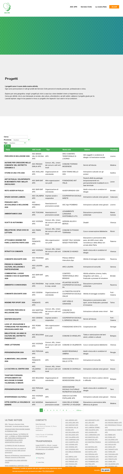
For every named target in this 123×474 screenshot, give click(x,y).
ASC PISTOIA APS (91, 466)
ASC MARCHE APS (91, 440)
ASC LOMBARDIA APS (92, 435)
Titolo (8, 149)
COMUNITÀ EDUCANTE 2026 (16, 259)
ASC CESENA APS (71, 447)
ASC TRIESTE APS (111, 459)
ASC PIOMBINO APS (36, 204)
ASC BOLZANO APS (72, 435)
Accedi (114, 7)
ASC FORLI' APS (70, 466)
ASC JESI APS (89, 423)
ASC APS (73, 7)
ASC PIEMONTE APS (36, 241)
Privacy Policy (40, 458)
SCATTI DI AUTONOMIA (14, 222)
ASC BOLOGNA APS (72, 432)
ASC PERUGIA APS (91, 454)
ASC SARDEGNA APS (112, 442)
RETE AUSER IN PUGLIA (14, 190)
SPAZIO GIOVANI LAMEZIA (15, 197)
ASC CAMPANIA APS (72, 440)
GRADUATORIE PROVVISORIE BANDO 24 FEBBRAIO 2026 (17, 430)
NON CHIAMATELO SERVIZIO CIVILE (17, 466)
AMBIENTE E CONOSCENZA (16, 285)
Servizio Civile (86, 7)
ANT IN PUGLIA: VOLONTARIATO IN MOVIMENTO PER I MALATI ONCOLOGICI (17, 181)
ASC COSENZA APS (71, 449)
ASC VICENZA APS (111, 466)
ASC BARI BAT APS (71, 425)
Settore (87, 149)
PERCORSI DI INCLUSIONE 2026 (17, 156)
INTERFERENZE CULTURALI (16, 397)
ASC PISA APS (90, 464)
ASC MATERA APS (91, 447)
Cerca (6, 137)
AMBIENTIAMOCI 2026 (13, 213)
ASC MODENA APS (91, 449)
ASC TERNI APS (110, 452)
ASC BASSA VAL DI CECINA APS (38, 156)
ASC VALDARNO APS (36, 368)
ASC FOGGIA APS (71, 464)
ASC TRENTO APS (111, 457)
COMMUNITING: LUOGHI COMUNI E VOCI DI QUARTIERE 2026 (17, 276)
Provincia (7, 140)
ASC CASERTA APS (71, 442)
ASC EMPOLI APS (71, 457)
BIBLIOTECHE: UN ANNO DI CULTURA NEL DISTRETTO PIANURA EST (15, 335)
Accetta (97, 470)
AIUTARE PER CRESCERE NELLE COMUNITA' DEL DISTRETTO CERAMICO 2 (18, 165)
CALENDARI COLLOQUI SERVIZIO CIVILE (16, 461)
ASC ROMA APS (110, 437)
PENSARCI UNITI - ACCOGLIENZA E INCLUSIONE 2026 (16, 204)
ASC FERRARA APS (71, 459)
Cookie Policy (40, 462)
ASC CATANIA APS (71, 444)
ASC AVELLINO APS (72, 423)
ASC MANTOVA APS (91, 437)
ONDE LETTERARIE (12, 345)
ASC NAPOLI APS (91, 452)
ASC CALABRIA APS (72, 437)
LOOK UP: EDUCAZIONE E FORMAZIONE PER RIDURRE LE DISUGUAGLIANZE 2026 (17, 326)
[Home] (8, 8)
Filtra (8, 146)
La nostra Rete (101, 7)
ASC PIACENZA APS (91, 457)
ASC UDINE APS (110, 461)
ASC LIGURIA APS (91, 432)
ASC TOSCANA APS (111, 454)
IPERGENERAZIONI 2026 (14, 352)
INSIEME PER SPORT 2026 (15, 302)
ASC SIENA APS (110, 447)
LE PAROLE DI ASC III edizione (15, 446)
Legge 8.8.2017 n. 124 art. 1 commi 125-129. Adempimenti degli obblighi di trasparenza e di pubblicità (47, 447)
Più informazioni (48, 471)
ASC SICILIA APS (110, 444)
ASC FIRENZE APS (71, 461)
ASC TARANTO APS (111, 449)
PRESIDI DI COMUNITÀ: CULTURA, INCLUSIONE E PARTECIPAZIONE (15, 266)
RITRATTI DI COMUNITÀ (14, 251)
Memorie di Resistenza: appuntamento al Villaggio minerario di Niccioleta (18, 456)
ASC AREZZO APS (71, 420)
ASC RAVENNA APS (111, 420)
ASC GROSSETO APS (92, 420)
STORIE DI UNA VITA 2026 (15, 173)
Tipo (5, 143)
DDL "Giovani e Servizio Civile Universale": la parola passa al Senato (17, 425)
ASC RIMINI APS (110, 435)
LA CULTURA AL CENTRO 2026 (17, 369)
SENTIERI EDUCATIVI (13, 319)
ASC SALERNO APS (111, 440)
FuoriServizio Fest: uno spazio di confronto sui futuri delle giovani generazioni (15, 450)
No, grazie (105, 470)
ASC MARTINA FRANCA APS (37, 311)
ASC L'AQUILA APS (91, 425)
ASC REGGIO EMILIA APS (37, 165)
